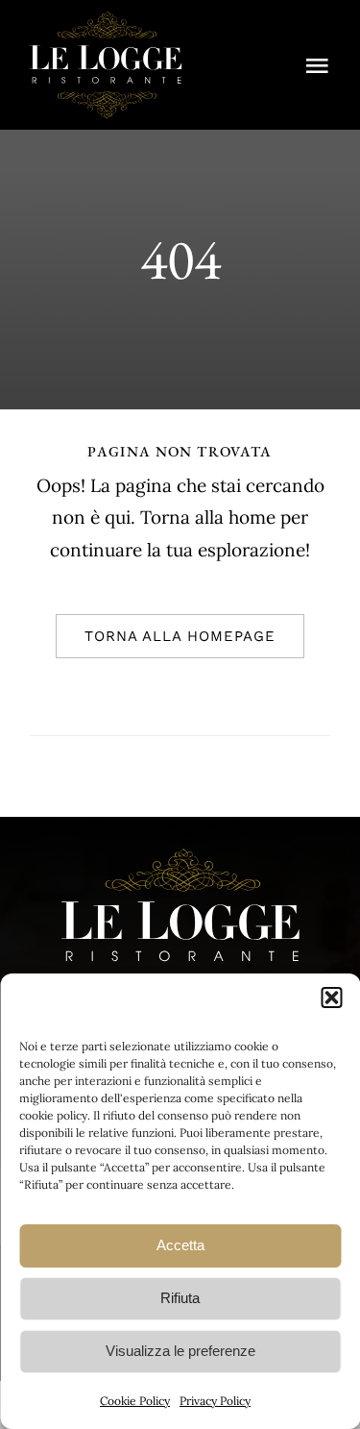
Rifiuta (180, 1298)
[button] (331, 997)
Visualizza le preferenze (180, 1351)
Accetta (180, 1245)
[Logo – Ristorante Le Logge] (105, 18)
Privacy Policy (215, 1400)
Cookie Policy (135, 1400)
